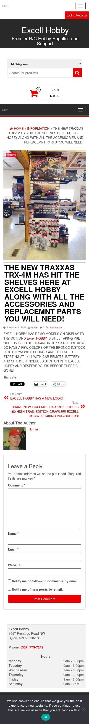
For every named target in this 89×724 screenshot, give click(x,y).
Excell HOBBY (37, 338)
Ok (46, 717)
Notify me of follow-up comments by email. (45, 581)
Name (13, 533)
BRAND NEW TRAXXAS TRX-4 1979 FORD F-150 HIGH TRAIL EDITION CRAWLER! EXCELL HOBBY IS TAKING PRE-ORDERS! (44, 409)
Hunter (34, 327)
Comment (16, 485)
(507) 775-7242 (32, 647)
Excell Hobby (45, 29)
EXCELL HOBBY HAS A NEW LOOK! (36, 396)
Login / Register (76, 15)
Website (14, 565)
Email (13, 549)
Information (56, 327)
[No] (83, 709)
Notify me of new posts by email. (37, 589)
